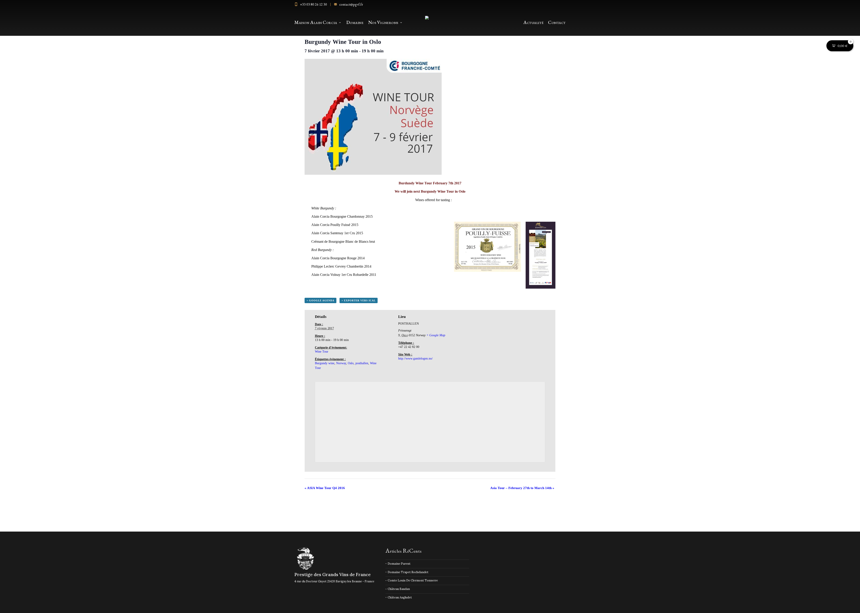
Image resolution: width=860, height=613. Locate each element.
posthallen (361, 363)
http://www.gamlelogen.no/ (415, 358)
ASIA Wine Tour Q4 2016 (325, 488)
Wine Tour (321, 351)
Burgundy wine (324, 363)
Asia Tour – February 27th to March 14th (522, 488)
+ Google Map (435, 335)
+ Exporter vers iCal (359, 300)
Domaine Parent (399, 564)
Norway (341, 363)
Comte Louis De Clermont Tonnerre (413, 580)
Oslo (351, 363)
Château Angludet (400, 597)
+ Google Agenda (320, 300)
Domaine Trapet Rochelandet (408, 572)
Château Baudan (399, 589)
